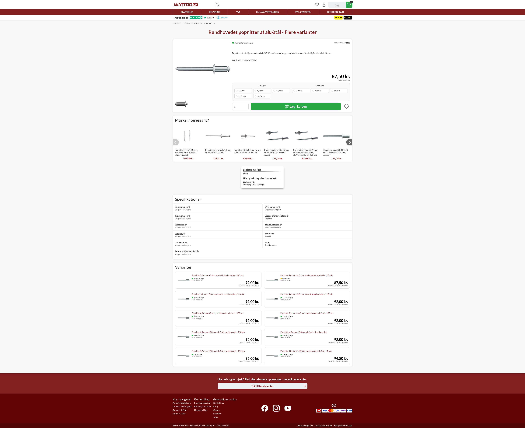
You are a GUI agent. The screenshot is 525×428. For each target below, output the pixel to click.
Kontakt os (218, 403)
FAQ (215, 406)
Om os (216, 410)
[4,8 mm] (339, 91)
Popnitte (208, 23)
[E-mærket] (222, 17)
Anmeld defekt (180, 410)
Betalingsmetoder (202, 406)
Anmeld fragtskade (182, 403)
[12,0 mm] (243, 96)
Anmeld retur (179, 413)
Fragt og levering (202, 403)
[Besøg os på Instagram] (276, 408)
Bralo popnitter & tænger (253, 184)
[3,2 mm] (301, 91)
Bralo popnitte (249, 182)
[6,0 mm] (243, 91)
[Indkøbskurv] (340, 5)
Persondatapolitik (305, 425)
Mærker (217, 413)
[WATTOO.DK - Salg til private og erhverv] (186, 5)
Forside (176, 23)
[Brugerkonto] (324, 5)
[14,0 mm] (262, 96)
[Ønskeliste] (317, 5)
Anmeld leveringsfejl (182, 406)
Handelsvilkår (200, 410)
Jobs (215, 417)
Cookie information (323, 425)
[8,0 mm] (262, 91)
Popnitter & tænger (193, 23)
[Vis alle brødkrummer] (214, 23)
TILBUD (338, 17)
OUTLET (348, 17)
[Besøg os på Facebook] (264, 408)
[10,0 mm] (281, 91)
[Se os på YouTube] (287, 408)
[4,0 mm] (320, 91)
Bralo (348, 42)
